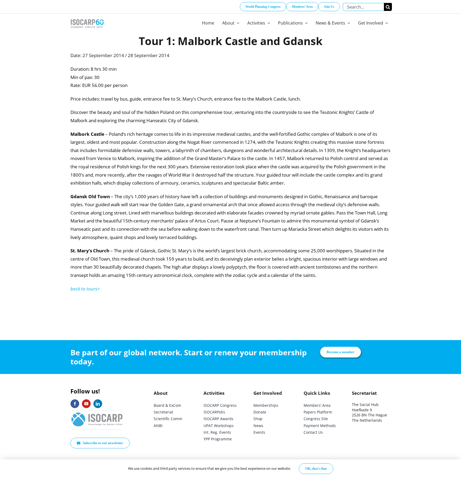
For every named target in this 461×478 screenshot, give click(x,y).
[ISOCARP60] (87, 18)
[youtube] (86, 403)
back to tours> (85, 289)
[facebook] (74, 403)
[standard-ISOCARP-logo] (97, 413)
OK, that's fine (316, 469)
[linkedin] (97, 403)
